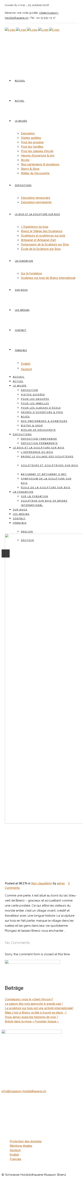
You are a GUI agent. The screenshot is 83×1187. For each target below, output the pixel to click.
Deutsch (15, 1150)
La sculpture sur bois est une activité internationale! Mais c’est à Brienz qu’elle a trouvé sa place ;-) (39, 1010)
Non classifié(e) (41, 883)
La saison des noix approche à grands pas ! (34, 1004)
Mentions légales (21, 1146)
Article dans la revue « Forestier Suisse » (32, 1021)
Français (15, 1159)
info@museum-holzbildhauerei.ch (24, 1091)
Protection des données (26, 1141)
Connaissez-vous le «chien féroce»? (29, 999)
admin (61, 883)
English (14, 1154)
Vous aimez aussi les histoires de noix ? (31, 1017)
